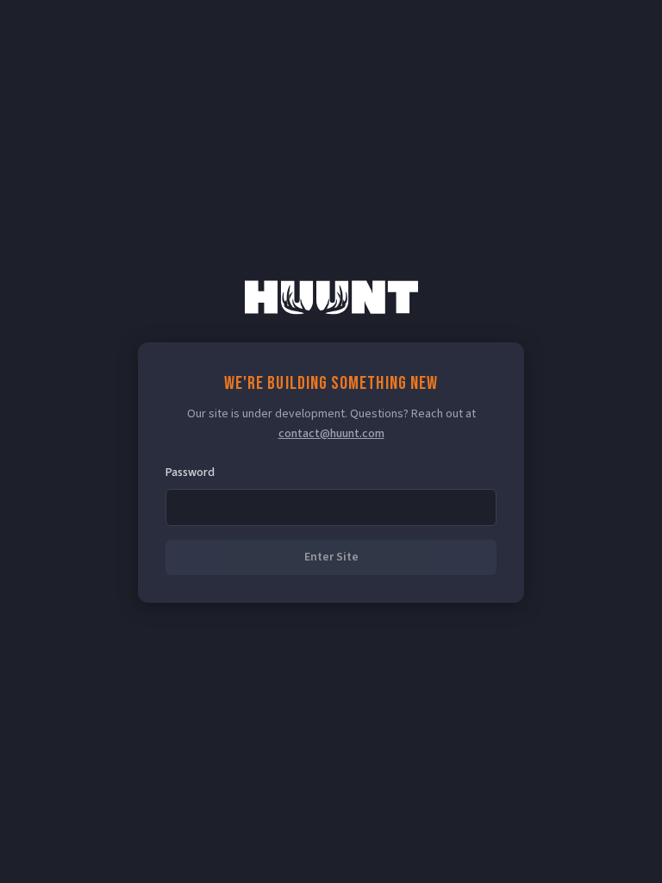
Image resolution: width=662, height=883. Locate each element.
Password (190, 472)
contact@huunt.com (331, 433)
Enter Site (331, 557)
